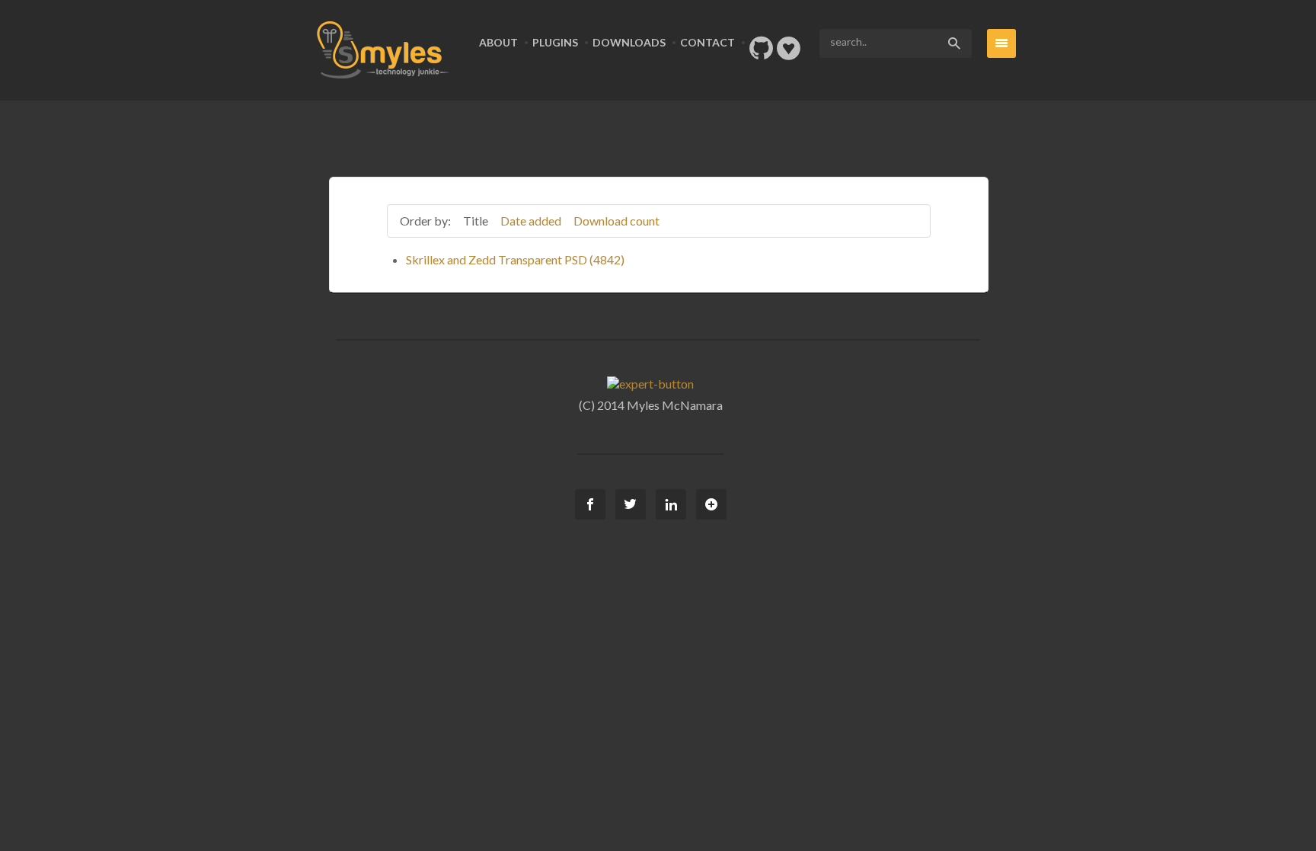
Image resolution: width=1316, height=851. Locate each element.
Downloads (629, 42)
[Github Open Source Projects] (761, 52)
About (498, 42)
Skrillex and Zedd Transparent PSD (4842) (515, 259)
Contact (707, 42)
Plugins (555, 42)
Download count (616, 220)
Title (475, 220)
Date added (530, 220)
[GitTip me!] (788, 52)
